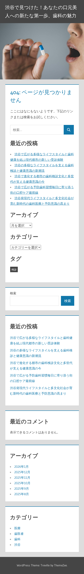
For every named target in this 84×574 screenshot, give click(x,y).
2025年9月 (21, 488)
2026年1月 (21, 466)
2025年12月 (22, 472)
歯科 (17, 539)
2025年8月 (21, 494)
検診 (14, 269)
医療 (17, 528)
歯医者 (19, 534)
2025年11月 (22, 477)
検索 (13, 293)
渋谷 (17, 545)
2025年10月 (22, 483)
